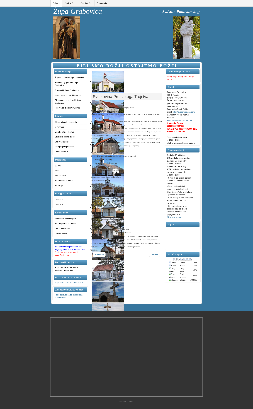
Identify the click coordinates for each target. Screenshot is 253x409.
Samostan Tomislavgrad (65, 219)
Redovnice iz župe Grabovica (67, 108)
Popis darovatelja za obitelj (66, 252)
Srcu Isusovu (60, 175)
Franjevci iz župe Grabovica (67, 90)
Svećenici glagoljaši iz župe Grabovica (66, 83)
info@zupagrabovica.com (184, 112)
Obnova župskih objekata (66, 122)
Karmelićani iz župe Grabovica (68, 95)
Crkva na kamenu (62, 228)
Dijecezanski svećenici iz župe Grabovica (68, 101)
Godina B (59, 204)
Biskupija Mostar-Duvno (65, 223)
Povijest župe (70, 3)
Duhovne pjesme (62, 142)
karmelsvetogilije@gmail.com (179, 120)
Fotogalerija (102, 3)
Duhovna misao (61, 151)
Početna (56, 3)
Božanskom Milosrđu (64, 180)
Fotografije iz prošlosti (64, 147)
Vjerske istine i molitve (64, 132)
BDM (57, 170)
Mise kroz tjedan (174, 217)
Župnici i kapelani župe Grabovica (69, 78)
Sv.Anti (58, 166)
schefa (131, 401)
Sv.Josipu (59, 185)
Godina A (59, 199)
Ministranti (59, 127)
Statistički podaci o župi (65, 137)
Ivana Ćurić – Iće (62, 255)
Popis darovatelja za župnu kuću (69, 282)
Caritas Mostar (61, 233)
